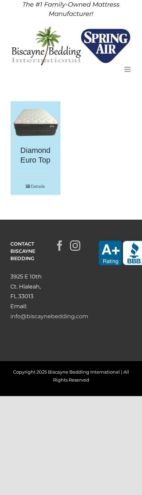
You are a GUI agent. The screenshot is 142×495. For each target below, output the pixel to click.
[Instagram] (75, 245)
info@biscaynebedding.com (49, 316)
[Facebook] (59, 245)
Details (38, 186)
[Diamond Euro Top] (35, 120)
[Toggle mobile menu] (128, 69)
